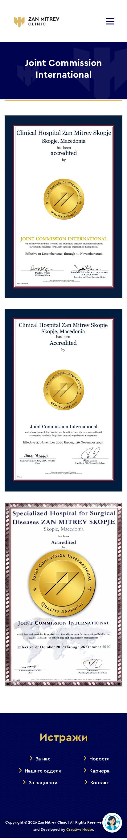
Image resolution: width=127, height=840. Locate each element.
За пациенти (43, 782)
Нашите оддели (43, 771)
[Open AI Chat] (112, 823)
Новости (99, 758)
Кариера (99, 771)
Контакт (99, 782)
